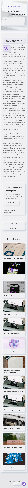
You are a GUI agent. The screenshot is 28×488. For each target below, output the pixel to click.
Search (14, 23)
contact (16, 6)
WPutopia (10, 6)
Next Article (13, 228)
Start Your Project (12, 202)
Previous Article (15, 223)
